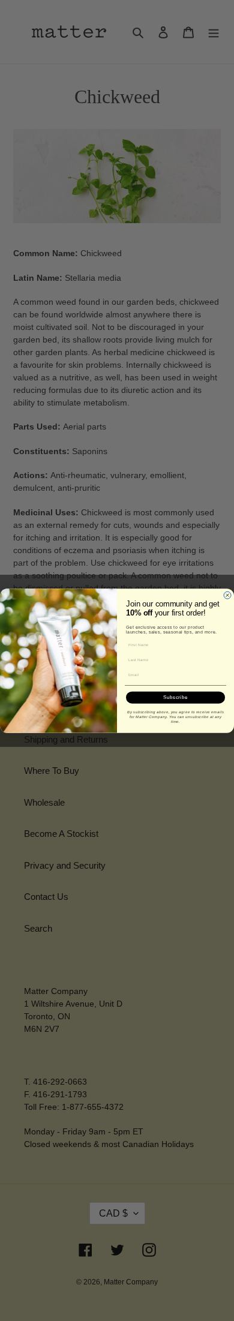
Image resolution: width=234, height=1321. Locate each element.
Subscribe (175, 697)
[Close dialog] (227, 595)
